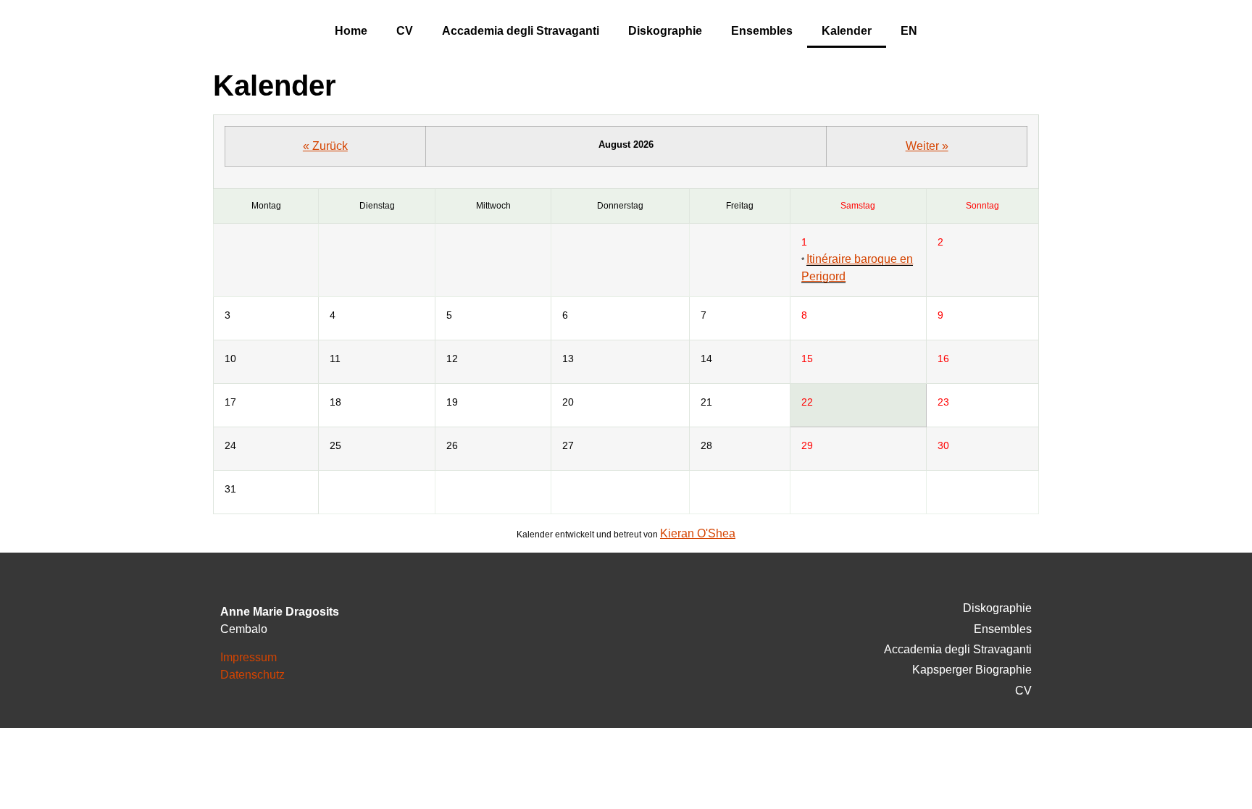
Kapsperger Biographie (972, 669)
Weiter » (927, 146)
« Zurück (325, 146)
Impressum (248, 657)
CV (404, 31)
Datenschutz (252, 674)
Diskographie (665, 31)
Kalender (847, 31)
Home (351, 31)
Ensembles (762, 31)
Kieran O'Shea (697, 533)
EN (909, 31)
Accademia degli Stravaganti (520, 31)
